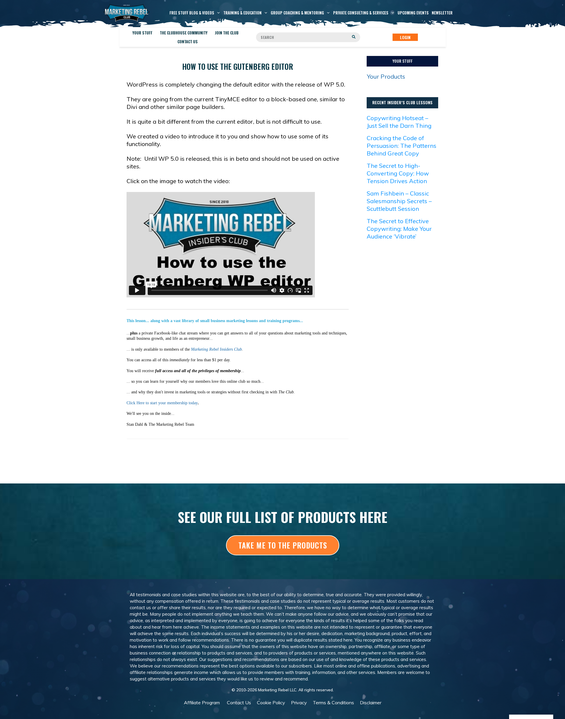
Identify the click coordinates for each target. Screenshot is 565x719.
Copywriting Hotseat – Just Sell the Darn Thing (399, 121)
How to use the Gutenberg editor (237, 66)
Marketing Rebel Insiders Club (216, 349)
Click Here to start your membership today (162, 403)
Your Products (386, 76)
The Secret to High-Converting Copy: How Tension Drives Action (398, 173)
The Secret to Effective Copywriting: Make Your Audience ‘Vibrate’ (399, 228)
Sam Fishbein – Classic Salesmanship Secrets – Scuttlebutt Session (399, 201)
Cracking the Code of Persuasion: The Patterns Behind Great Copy (401, 145)
